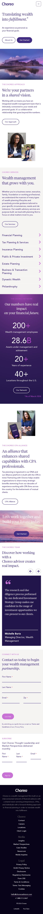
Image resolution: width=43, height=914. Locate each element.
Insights (21, 841)
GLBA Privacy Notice (21, 868)
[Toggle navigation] (38, 3)
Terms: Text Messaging (21, 885)
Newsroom (21, 851)
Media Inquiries (21, 855)
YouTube (26, 909)
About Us (9, 40)
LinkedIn (16, 909)
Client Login (21, 831)
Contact (21, 820)
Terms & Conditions (21, 882)
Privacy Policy (19, 727)
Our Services (10, 224)
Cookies (21, 889)
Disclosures (21, 871)
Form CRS (21, 878)
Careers (22, 824)
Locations (21, 827)
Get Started (24, 40)
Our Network (21, 390)
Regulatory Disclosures (21, 875)
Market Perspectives (21, 844)
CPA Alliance (10, 502)
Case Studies (21, 848)
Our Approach (10, 122)
